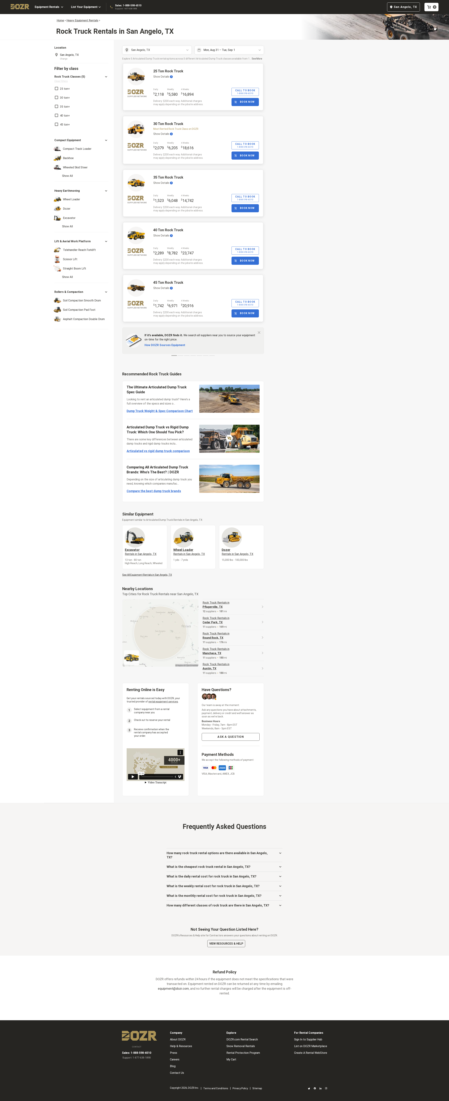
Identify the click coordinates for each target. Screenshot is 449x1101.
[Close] (259, 332)
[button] (81, 78)
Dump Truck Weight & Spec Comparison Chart (160, 411)
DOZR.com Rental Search (242, 1039)
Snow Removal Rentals (240, 1046)
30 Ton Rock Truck (168, 124)
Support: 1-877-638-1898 (126, 9)
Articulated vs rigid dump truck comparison (158, 451)
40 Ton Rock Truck (168, 230)
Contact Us (177, 1072)
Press (173, 1052)
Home (60, 20)
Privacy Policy (240, 1088)
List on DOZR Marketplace (310, 1046)
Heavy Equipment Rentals (82, 20)
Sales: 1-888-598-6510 (128, 5)
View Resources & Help (226, 943)
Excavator (140, 552)
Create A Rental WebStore (310, 1052)
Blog (173, 1066)
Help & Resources (181, 1046)
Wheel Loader (189, 552)
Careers (174, 1059)
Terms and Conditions (215, 1088)
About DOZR (178, 1039)
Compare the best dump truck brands (154, 491)
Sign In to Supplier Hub (308, 1039)
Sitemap (257, 1088)
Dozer (237, 552)
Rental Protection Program (243, 1052)
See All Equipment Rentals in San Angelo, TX (147, 574)
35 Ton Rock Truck (168, 177)
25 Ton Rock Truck (168, 71)
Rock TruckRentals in (216, 605)
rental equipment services (163, 701)
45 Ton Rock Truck (168, 282)
